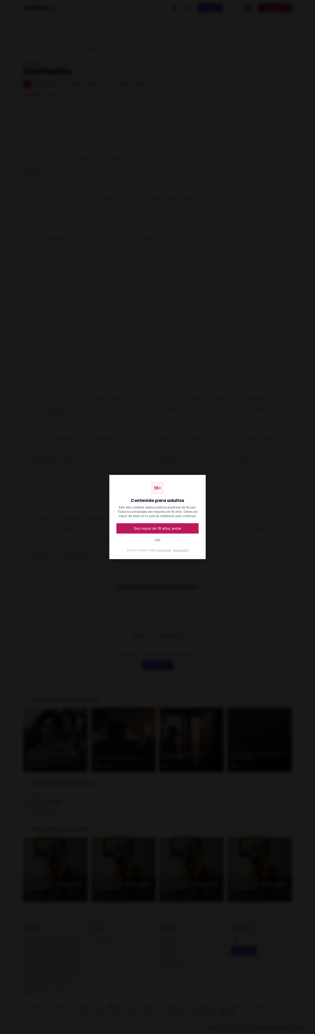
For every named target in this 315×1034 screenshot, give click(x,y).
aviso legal (164, 550)
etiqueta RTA (180, 550)
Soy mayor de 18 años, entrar (157, 528)
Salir (157, 540)
